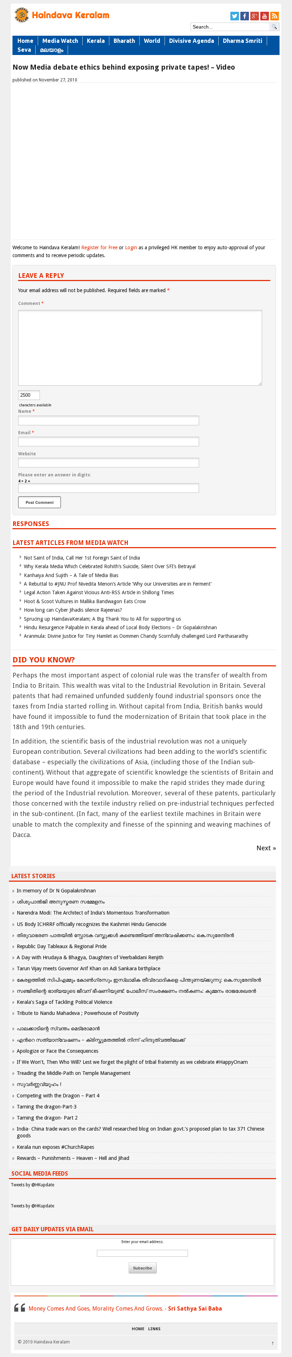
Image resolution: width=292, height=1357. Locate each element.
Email (26, 432)
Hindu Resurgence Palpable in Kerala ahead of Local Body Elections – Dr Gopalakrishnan (120, 627)
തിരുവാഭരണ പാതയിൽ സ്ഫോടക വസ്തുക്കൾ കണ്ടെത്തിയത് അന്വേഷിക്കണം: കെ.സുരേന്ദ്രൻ (125, 935)
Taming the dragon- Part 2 (47, 1118)
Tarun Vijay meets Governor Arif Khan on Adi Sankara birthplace (88, 968)
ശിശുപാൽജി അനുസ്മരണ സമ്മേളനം (61, 902)
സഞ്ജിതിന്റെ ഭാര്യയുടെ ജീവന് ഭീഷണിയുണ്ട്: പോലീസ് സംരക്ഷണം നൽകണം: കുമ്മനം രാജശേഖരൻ (136, 991)
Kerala (96, 40)
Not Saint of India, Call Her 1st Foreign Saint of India (82, 558)
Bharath (124, 40)
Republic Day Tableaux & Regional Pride (61, 946)
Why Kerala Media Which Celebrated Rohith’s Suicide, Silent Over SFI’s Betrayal (109, 566)
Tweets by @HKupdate (32, 1184)
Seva (24, 49)
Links (154, 1329)
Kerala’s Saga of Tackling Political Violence (64, 1002)
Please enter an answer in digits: (54, 474)
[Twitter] (234, 19)
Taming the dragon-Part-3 (47, 1107)
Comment (31, 303)
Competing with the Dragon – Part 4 (58, 1095)
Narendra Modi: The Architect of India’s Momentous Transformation (93, 913)
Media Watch (60, 40)
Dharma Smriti (242, 40)
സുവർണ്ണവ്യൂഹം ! (39, 1084)
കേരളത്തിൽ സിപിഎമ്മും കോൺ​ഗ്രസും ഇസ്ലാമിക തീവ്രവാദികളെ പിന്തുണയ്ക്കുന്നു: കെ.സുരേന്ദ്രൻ (139, 980)
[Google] (254, 19)
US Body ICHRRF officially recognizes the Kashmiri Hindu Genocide (91, 924)
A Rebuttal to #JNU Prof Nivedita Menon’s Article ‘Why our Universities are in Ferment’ (118, 584)
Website (27, 453)
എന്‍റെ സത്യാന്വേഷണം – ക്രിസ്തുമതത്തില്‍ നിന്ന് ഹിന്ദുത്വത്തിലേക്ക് (101, 1040)
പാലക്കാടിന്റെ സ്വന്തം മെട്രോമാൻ (58, 1028)
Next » (266, 848)
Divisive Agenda (191, 40)
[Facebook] (244, 19)
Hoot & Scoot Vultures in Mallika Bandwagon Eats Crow (85, 601)
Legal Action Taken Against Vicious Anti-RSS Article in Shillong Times (99, 592)
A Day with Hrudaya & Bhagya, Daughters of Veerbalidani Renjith (90, 957)
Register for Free (99, 247)
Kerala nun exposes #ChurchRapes (55, 1147)
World (152, 40)
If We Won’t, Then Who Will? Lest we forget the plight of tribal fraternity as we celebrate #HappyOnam (132, 1062)
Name (26, 411)
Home (25, 40)
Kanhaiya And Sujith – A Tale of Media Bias (71, 575)
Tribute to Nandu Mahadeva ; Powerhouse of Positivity (78, 1013)
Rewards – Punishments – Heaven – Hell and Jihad (73, 1158)
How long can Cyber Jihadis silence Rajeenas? (73, 610)
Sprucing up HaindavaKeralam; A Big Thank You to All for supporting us (102, 619)
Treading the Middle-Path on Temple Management (73, 1073)
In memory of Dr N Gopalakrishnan (56, 890)
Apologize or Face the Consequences (57, 1051)
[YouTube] (264, 19)
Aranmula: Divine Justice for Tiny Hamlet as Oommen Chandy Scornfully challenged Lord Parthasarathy (136, 636)
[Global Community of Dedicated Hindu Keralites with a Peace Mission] (61, 22)
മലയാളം (51, 49)
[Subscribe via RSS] (274, 19)
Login (131, 247)
